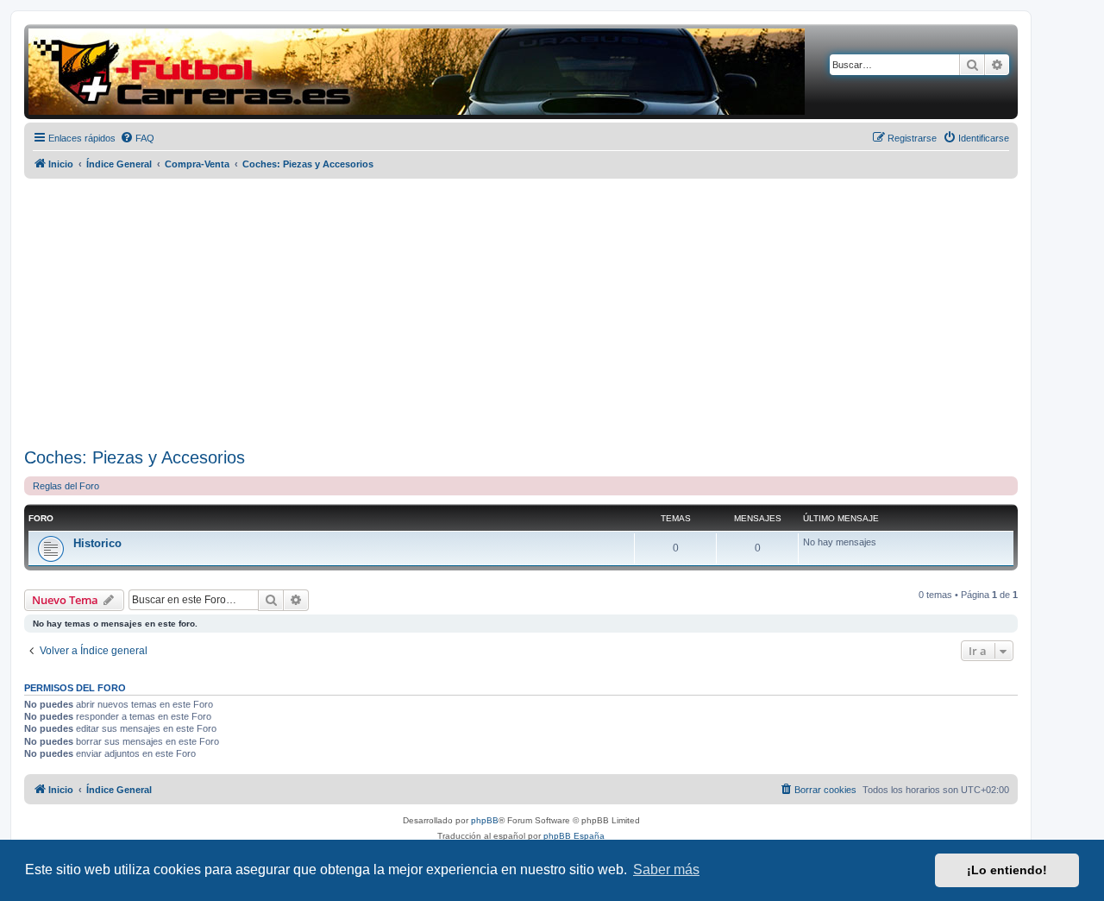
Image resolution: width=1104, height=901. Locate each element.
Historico (97, 543)
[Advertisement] (521, 313)
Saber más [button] (666, 869)
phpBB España (574, 836)
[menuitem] (137, 138)
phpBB (485, 820)
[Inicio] (416, 71)
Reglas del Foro (66, 486)
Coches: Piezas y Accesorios (134, 457)
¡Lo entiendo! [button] (1007, 870)
